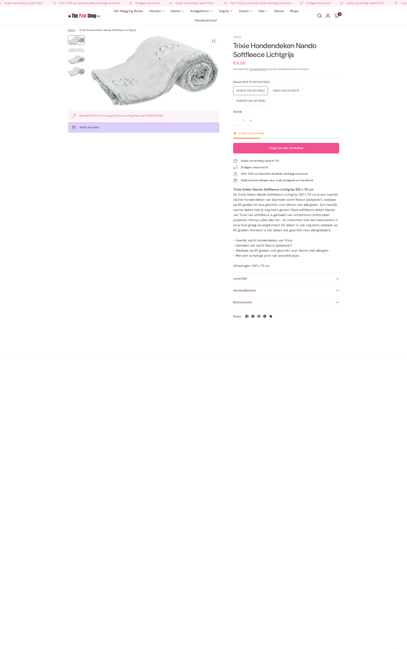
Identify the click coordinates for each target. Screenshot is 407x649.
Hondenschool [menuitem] (206, 20)
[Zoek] (319, 15)
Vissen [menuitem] (244, 11)
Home (71, 30)
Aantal (237, 111)
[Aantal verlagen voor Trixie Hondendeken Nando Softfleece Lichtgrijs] (236, 120)
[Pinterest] (258, 316)
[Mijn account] (328, 15)
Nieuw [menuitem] (279, 11)
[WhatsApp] (264, 316)
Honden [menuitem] (155, 11)
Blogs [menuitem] (294, 11)
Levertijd (240, 278)
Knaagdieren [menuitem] (199, 11)
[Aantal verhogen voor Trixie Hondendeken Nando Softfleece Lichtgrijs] (250, 120)
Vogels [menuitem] (224, 11)
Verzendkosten (258, 69)
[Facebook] (246, 316)
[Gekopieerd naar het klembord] (270, 316)
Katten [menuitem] (176, 11)
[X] (252, 316)
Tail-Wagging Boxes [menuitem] (128, 11)
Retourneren (242, 302)
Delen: (237, 316)
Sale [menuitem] (261, 11)
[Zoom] (213, 41)
